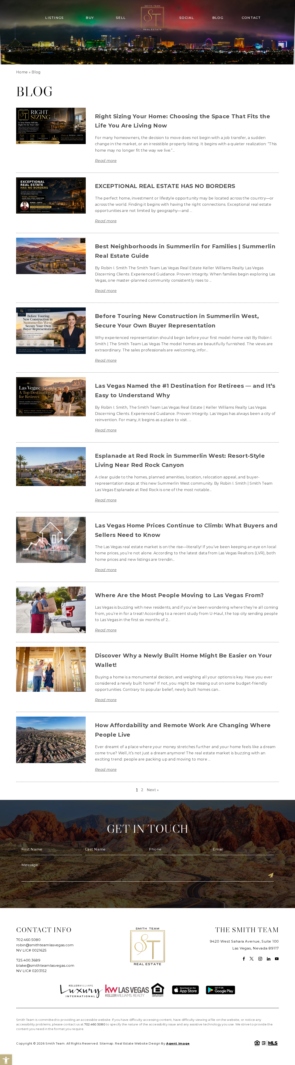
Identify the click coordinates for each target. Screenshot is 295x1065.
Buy (90, 17)
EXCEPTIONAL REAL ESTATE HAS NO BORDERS (165, 186)
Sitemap (107, 1043)
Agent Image (178, 1043)
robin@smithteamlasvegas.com (45, 945)
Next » (153, 790)
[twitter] (252, 958)
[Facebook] (244, 958)
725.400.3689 (28, 960)
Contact (251, 17)
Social (186, 17)
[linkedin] (269, 958)
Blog (217, 17)
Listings (54, 17)
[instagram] (260, 958)
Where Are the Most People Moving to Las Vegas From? (179, 595)
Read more (106, 161)
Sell (121, 17)
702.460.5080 (28, 939)
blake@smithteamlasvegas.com (45, 965)
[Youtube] (277, 958)
